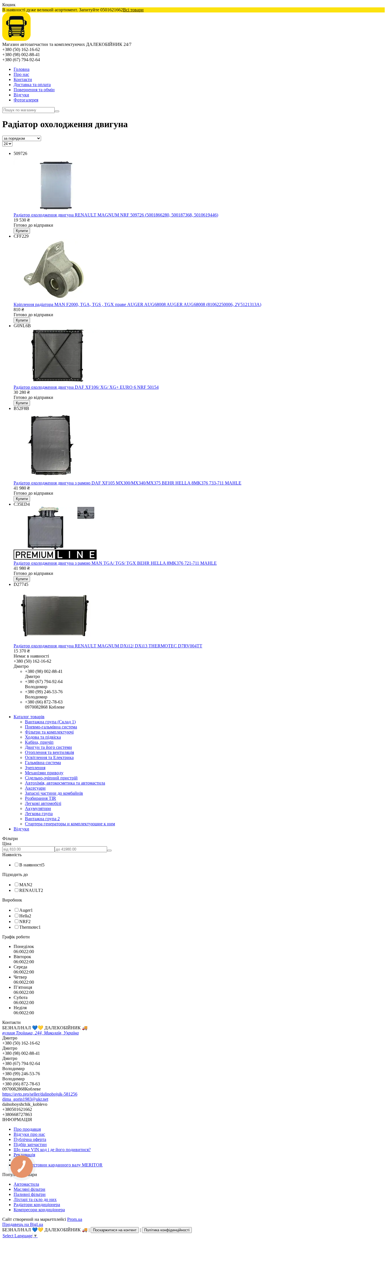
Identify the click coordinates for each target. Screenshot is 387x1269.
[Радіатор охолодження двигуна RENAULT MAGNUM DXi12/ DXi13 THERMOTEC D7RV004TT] (55, 640)
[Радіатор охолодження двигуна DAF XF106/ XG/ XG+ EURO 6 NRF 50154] (55, 382)
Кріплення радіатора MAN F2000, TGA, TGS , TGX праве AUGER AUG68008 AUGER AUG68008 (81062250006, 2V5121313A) (137, 304)
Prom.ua (74, 1219)
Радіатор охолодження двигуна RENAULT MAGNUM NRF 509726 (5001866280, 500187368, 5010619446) (116, 214)
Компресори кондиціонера (39, 1209)
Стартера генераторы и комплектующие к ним (70, 823)
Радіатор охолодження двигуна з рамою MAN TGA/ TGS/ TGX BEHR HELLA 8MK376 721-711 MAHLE (115, 563)
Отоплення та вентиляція (49, 752)
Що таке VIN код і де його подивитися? (52, 1149)
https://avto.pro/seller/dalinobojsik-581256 (39, 1094)
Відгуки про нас (29, 1134)
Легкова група (39, 813)
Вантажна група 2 (42, 818)
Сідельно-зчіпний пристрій (51, 777)
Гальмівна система (43, 762)
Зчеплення (35, 767)
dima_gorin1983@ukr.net (25, 1099)
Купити (22, 231)
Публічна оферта (30, 1139)
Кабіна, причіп (39, 742)
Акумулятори (38, 808)
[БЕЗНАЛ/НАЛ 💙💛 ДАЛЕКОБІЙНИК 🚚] (16, 39)
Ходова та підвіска (43, 737)
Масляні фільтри (29, 1189)
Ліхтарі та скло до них (35, 1199)
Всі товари (133, 9)
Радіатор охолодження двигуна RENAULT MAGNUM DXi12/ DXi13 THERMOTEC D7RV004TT (108, 645)
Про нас (21, 74)
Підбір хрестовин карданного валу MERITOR (58, 1164)
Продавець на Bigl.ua (22, 1224)
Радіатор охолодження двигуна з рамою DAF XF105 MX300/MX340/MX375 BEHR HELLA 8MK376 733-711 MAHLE (127, 483)
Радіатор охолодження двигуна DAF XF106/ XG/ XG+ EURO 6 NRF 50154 (86, 387)
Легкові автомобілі (43, 803)
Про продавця (27, 1129)
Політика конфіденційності (167, 1230)
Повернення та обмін (34, 89)
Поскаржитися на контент (115, 1230)
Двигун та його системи (48, 747)
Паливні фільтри (30, 1194)
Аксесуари (35, 788)
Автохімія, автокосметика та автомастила (65, 783)
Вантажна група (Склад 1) (50, 721)
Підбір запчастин (30, 1144)
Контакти (23, 79)
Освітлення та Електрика (49, 757)
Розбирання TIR (40, 798)
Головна (21, 69)
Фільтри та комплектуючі (49, 732)
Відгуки (21, 94)
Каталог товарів (29, 716)
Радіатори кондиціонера (37, 1204)
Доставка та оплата (32, 84)
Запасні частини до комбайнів (54, 793)
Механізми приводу (44, 772)
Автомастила (26, 1184)
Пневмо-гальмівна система (51, 726)
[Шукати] (57, 111)
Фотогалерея (26, 99)
